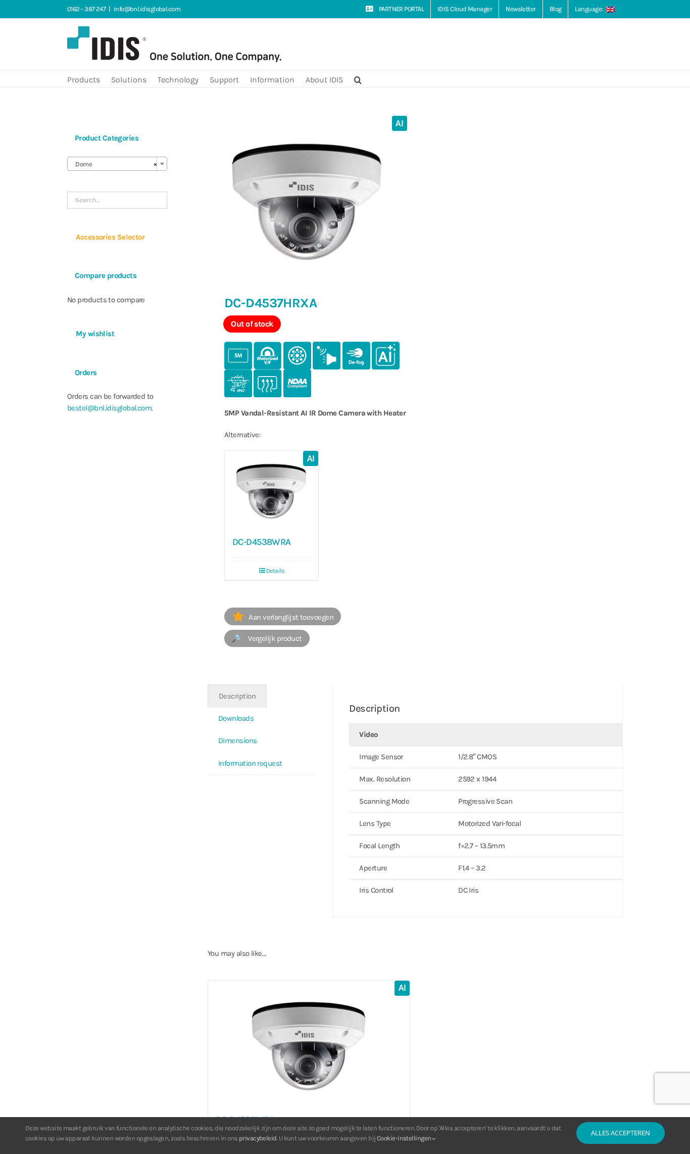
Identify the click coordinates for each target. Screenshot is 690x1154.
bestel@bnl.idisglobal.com (109, 407)
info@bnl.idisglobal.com (147, 9)
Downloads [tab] (236, 718)
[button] (358, 78)
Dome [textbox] (114, 164)
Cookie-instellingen (404, 1138)
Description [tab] (237, 696)
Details (275, 570)
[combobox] (117, 164)
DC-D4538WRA (261, 541)
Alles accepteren (620, 1132)
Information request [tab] (250, 763)
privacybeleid (258, 1138)
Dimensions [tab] (237, 740)
